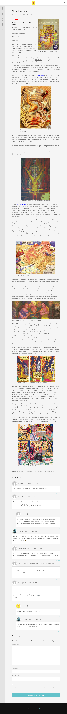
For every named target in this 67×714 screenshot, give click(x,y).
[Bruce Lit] (33, 2)
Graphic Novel (38, 471)
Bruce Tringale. (38, 708)
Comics (28, 471)
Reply (58, 493)
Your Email (15, 676)
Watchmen (43, 353)
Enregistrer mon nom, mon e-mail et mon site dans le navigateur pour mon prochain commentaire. (35, 688)
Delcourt (32, 471)
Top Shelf (52, 471)
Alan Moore (17, 471)
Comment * (15, 644)
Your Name (15, 668)
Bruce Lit (15, 14)
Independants (46, 471)
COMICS (30, 14)
